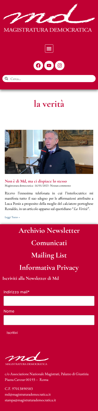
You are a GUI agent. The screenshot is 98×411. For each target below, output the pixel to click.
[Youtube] (49, 65)
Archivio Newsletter (49, 230)
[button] (49, 48)
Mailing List (49, 255)
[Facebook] (38, 65)
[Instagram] (59, 65)
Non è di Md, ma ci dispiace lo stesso (36, 181)
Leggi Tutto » (12, 217)
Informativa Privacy (49, 267)
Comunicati (49, 242)
